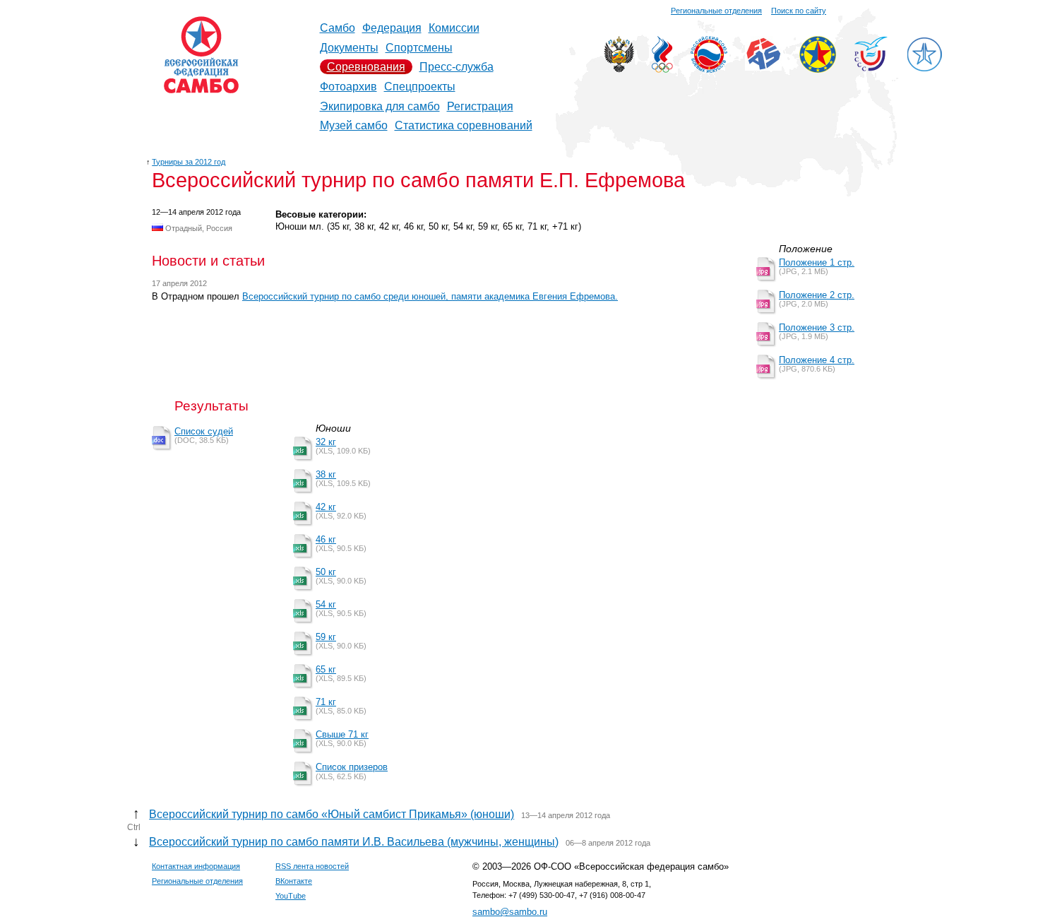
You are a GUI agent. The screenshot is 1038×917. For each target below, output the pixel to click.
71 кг (326, 702)
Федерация (392, 28)
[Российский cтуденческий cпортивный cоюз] (871, 67)
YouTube (290, 896)
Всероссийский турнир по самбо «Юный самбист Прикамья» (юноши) (331, 814)
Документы (349, 48)
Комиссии (454, 28)
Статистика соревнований (463, 125)
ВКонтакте (293, 881)
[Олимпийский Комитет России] (662, 69)
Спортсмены (419, 48)
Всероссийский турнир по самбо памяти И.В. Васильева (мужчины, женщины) (354, 842)
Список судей (203, 431)
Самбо (337, 28)
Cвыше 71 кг (342, 734)
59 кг (326, 637)
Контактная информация (196, 866)
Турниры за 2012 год (188, 162)
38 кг (326, 474)
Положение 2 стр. (816, 295)
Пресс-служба (456, 67)
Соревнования (366, 67)
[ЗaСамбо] (924, 69)
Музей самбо (354, 125)
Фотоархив (348, 87)
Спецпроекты (419, 87)
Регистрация (480, 106)
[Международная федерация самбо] (763, 67)
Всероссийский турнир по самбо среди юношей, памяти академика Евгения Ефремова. (430, 296)
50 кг (326, 572)
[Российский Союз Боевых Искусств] (709, 69)
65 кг (326, 669)
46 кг (326, 539)
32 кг (326, 442)
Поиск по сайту (798, 10)
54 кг (326, 604)
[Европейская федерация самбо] (817, 69)
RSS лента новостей (312, 866)
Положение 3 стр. (816, 327)
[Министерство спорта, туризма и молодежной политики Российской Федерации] (619, 69)
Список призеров (352, 767)
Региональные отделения (716, 10)
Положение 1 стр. (816, 262)
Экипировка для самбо (380, 106)
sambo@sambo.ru (509, 911)
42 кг (326, 507)
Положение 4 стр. (816, 360)
